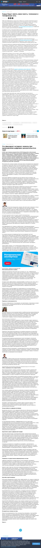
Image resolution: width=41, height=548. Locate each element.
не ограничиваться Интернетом (26, 26)
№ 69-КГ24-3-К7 (8, 490)
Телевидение (16, 122)
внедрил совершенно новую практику (22, 69)
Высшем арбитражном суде (26, 40)
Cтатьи (3, 144)
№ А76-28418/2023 (30, 381)
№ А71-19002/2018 (32, 394)
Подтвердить (36, 543)
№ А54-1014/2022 (12, 289)
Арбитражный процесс (26, 122)
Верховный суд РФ (7, 124)
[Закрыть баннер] (21, 538)
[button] (9, 18)
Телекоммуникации (18, 124)
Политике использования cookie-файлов (8, 546)
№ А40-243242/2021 (9, 500)
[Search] (37, 1)
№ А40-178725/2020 (15, 339)
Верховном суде (5, 26)
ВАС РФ (35, 122)
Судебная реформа (7, 122)
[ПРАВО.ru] (5, 1)
